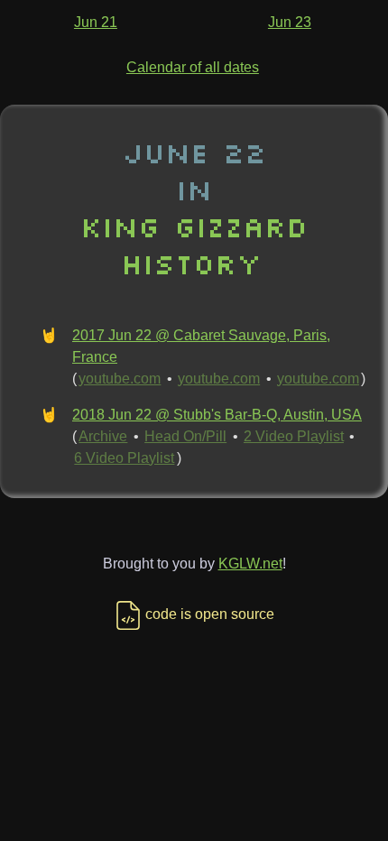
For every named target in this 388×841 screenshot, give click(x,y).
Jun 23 (289, 22)
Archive (103, 436)
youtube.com (120, 378)
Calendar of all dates (192, 67)
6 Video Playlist (124, 458)
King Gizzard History (194, 245)
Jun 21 (95, 22)
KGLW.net (250, 563)
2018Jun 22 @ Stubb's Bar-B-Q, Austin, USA (217, 414)
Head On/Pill (185, 436)
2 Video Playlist (294, 436)
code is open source (209, 614)
